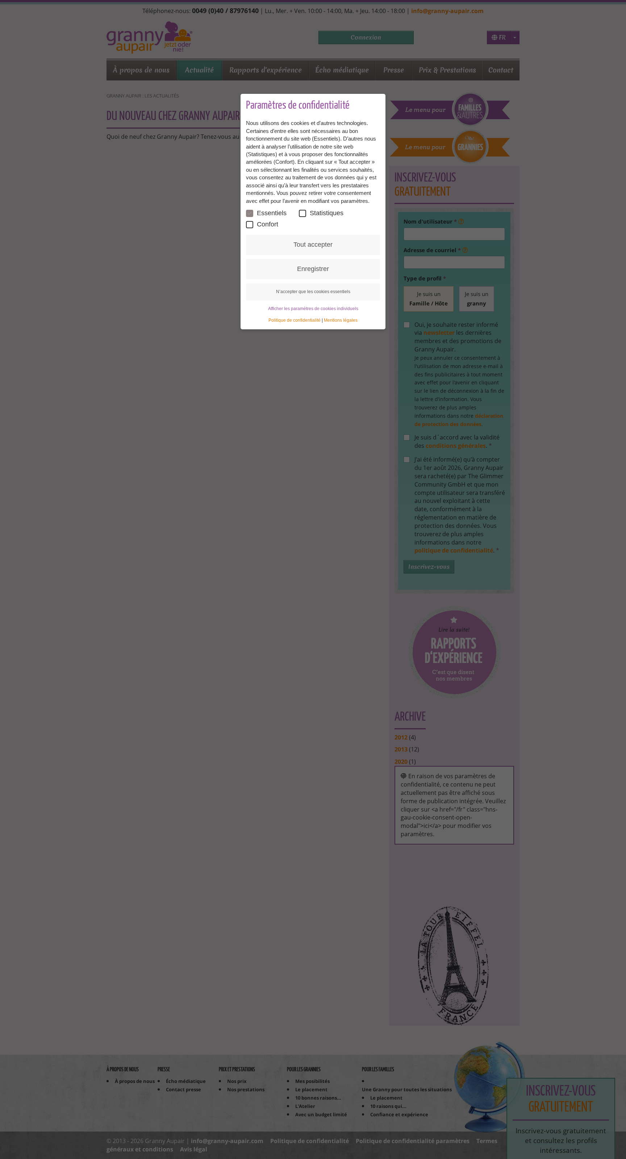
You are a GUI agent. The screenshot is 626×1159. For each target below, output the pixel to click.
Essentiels (272, 213)
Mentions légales (341, 320)
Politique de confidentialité (294, 320)
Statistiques (326, 213)
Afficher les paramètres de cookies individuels (313, 308)
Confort (267, 224)
